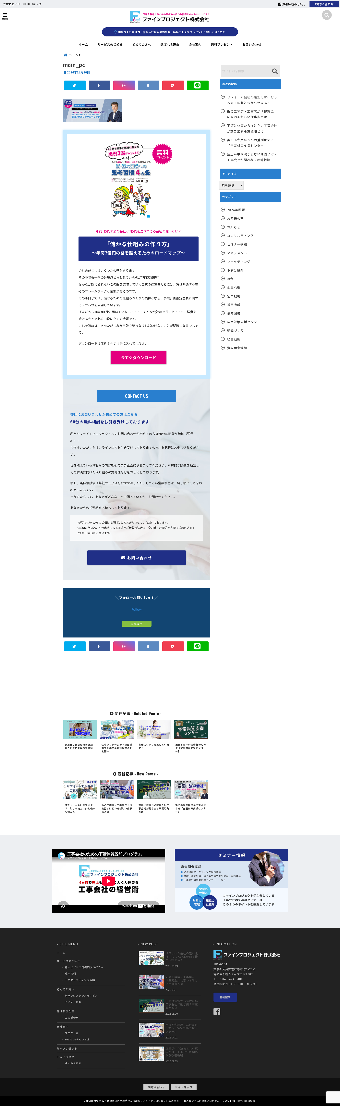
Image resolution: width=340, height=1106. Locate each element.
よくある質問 (73, 1063)
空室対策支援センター (244, 321)
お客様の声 (235, 218)
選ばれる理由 (170, 44)
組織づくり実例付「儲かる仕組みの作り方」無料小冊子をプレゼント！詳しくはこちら (171, 32)
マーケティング (238, 261)
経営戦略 (233, 339)
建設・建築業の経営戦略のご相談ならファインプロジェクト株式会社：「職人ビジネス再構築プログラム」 (160, 1100)
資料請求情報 (237, 347)
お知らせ (233, 227)
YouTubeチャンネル (77, 1039)
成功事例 (70, 973)
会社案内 (195, 44)
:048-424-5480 (293, 3)
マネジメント (237, 253)
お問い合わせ (324, 4)
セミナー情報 (237, 244)
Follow (136, 609)
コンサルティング (240, 235)
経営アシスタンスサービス (81, 995)
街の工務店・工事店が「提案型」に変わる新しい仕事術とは (252, 114)
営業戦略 (233, 296)
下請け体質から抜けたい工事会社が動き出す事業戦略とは (252, 128)
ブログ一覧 (72, 1033)
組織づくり (235, 330)
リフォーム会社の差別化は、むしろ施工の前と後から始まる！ (252, 100)
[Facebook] (218, 1011)
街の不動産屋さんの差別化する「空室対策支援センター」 (250, 142)
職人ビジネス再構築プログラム (84, 967)
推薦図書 (233, 313)
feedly (137, 623)
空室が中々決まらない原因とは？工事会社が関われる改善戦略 (252, 157)
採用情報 (233, 304)
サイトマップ (184, 1087)
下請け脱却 (235, 270)
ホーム (83, 44)
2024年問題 (236, 209)
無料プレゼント (222, 44)
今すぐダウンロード (138, 357)
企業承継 (233, 287)
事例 (230, 278)
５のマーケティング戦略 (80, 980)
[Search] (274, 71)
